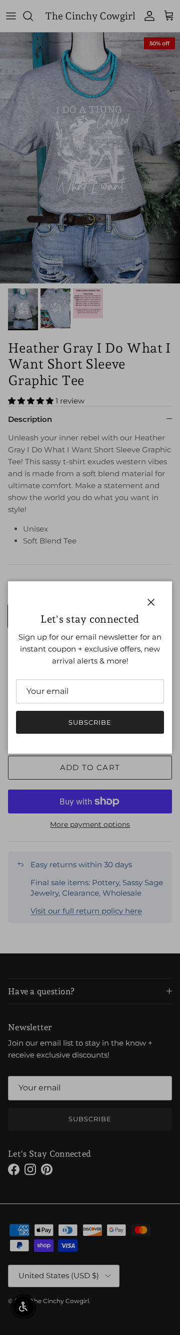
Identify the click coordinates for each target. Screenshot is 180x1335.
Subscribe (90, 722)
